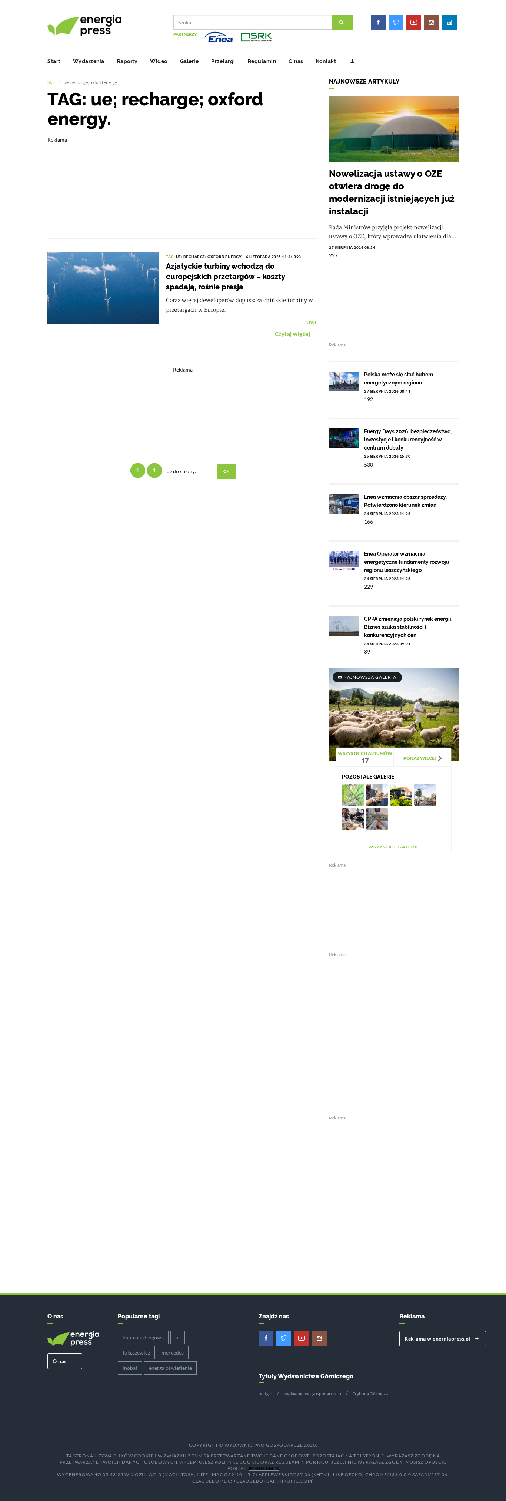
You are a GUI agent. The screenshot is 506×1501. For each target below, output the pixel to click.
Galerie (189, 61)
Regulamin (262, 61)
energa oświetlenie (170, 1368)
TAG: (171, 256)
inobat (130, 1368)
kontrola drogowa (143, 1337)
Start (53, 61)
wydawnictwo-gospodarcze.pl (313, 1393)
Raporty (127, 61)
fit (177, 1337)
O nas (296, 61)
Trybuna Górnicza (370, 1393)
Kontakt (326, 61)
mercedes (173, 1352)
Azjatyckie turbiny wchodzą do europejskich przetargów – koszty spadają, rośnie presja (225, 276)
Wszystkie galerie (393, 847)
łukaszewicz (136, 1352)
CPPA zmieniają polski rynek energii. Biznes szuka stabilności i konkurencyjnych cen (408, 627)
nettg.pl (266, 1393)
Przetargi (223, 61)
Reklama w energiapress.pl (438, 1338)
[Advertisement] (182, 182)
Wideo (158, 61)
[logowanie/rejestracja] (349, 61)
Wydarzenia (88, 61)
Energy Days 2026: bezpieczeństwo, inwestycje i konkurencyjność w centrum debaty (408, 439)
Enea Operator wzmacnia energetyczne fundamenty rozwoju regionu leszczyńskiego (406, 562)
